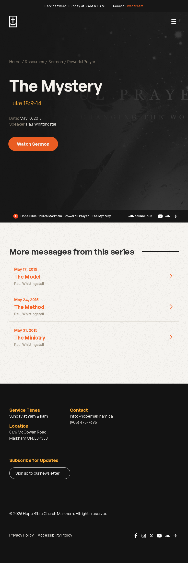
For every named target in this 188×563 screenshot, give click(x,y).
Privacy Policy (21, 535)
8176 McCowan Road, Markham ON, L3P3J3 (28, 435)
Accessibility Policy (55, 535)
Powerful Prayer (81, 61)
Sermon (55, 61)
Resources (34, 61)
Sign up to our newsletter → (39, 473)
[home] (13, 21)
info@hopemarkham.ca (91, 416)
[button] (174, 21)
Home (15, 61)
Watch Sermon (33, 144)
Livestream (134, 6)
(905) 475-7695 (83, 422)
